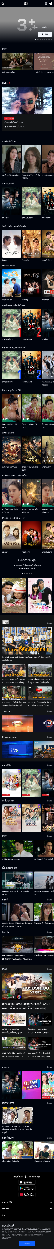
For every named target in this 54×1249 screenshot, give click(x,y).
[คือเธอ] (11, 244)
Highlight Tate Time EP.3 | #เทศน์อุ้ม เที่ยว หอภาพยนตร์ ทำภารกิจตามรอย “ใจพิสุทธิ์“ (17, 1129)
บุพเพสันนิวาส (47, 260)
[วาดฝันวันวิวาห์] (31, 201)
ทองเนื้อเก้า (26, 552)
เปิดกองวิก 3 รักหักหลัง (10, 1161)
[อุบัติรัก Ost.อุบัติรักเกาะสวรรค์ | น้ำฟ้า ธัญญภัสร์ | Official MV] (14, 1019)
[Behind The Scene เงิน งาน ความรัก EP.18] (17, 880)
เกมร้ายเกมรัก (7, 299)
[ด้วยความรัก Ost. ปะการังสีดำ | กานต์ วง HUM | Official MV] (40, 1043)
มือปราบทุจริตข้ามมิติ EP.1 (9, 426)
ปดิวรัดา (5, 552)
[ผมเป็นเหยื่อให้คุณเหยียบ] (11, 159)
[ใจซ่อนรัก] (31, 244)
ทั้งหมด (49, 623)
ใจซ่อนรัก (25, 260)
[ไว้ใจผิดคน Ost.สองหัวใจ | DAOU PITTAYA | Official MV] (40, 1019)
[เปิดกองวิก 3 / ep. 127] (11, 1085)
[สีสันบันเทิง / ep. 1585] (31, 1085)
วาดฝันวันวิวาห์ (27, 217)
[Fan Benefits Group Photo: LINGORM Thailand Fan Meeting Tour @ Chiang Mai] (17, 944)
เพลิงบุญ (25, 299)
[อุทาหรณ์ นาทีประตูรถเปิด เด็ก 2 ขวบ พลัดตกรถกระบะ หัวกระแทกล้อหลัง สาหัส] (40, 693)
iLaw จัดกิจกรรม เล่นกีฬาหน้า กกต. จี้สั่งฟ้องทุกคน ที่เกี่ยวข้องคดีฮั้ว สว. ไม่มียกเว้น (26, 659)
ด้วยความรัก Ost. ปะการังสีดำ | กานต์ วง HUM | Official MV (39, 1055)
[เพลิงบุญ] (31, 283)
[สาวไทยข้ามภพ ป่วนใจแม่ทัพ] (31, 450)
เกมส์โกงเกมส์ (47, 217)
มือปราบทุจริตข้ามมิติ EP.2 (29, 426)
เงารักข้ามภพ (46, 467)
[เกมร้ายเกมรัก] (11, 283)
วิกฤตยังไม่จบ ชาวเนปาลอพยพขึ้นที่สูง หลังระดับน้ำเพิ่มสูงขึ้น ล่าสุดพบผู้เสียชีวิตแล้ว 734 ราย (39, 681)
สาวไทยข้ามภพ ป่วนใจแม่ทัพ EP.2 (30, 511)
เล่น (46, 34)
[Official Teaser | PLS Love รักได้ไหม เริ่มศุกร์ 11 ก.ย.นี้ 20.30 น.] (17, 912)
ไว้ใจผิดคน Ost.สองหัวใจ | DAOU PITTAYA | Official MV (38, 1031)
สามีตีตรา (45, 299)
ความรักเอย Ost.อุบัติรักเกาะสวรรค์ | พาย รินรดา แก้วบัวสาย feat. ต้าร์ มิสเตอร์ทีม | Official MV (26, 1006)
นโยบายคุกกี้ (6, 1238)
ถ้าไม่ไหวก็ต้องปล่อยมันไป (11, 859)
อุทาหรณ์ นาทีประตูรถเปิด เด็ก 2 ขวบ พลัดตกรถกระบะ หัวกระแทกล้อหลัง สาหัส (39, 704)
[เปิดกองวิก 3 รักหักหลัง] (17, 1150)
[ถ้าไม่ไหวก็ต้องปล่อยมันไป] (17, 848)
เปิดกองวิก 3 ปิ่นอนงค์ (42, 1161)
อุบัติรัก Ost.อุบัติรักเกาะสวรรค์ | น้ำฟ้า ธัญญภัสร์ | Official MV (12, 1031)
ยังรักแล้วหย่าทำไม (8, 72)
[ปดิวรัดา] (11, 535)
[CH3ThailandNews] (17, 749)
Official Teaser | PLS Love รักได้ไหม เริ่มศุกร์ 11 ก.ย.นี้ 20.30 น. (17, 925)
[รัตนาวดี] (14, 595)
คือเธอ (4, 260)
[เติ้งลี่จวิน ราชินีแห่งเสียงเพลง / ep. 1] (11, 818)
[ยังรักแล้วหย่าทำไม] (17, 61)
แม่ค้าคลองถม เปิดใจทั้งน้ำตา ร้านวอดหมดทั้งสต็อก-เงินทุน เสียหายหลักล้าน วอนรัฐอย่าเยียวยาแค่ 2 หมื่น (14, 704)
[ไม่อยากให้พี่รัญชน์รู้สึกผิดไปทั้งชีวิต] (31, 159)
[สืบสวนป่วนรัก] (40, 595)
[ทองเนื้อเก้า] (31, 535)
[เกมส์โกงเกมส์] (31, 323)
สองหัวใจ (5, 217)
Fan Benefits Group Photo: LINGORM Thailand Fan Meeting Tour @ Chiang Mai (16, 957)
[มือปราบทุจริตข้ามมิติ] (11, 450)
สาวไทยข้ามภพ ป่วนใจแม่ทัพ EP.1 (10, 511)
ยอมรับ (27, 1243)
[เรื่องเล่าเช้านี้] (17, 723)
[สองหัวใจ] (11, 201)
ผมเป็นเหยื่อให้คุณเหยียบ (11, 175)
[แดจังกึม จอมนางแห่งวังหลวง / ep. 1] (31, 818)
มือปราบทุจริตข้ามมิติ (9, 467)
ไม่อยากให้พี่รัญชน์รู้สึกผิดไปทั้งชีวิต (31, 177)
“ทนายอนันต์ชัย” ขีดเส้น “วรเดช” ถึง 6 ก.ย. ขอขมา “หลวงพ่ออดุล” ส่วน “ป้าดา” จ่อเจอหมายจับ (14, 681)
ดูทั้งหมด (20, 126)
